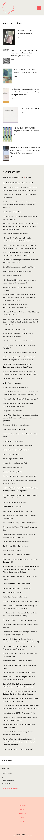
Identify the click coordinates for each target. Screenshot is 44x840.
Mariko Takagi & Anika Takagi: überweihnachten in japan (19, 666)
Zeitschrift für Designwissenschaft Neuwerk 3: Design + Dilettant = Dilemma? (20, 496)
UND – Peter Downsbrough (12, 383)
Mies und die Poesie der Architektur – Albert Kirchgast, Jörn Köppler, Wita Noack (21, 313)
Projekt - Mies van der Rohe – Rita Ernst (16, 542)
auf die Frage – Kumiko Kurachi (13, 459)
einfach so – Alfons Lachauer (12, 379)
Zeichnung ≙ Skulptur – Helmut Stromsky (16, 425)
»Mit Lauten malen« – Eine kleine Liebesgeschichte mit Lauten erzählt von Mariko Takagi (20, 614)
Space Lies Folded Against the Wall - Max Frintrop (19, 267)
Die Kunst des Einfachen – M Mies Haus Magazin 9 (19, 476)
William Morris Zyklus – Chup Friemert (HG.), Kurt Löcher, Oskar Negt (19, 726)
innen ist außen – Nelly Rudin (12, 507)
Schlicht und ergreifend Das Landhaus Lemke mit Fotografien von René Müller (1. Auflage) (19, 253)
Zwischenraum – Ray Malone (12, 467)
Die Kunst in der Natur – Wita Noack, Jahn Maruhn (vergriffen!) (19, 346)
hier (24, 177)
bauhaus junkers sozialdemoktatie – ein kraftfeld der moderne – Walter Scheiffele (20, 718)
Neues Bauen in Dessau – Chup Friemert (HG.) (18, 749)
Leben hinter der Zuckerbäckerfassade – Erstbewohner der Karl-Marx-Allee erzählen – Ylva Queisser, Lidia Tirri (21, 707)
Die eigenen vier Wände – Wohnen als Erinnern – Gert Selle (20, 528)
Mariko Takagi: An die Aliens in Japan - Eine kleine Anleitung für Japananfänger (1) (19, 678)
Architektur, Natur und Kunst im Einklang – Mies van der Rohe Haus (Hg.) (20, 654)
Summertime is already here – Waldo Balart (17, 588)
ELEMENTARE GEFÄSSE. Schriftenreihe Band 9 (25, 32)
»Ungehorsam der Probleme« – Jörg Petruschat (18, 341)
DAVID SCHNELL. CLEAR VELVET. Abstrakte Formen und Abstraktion (25, 71)
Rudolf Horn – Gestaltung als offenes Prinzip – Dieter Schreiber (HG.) (20, 560)
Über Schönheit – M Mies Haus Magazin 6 (16, 555)
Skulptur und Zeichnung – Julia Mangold (16, 387)
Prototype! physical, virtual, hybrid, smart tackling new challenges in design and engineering (20, 489)
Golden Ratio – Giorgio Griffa (12, 472)
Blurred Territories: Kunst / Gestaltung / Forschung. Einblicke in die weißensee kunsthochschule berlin (19, 246)
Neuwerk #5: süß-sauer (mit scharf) (14, 329)
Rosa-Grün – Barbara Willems (12, 592)
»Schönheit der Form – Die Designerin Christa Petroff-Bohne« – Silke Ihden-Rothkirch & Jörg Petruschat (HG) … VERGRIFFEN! (20, 322)
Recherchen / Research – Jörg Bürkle (15, 597)
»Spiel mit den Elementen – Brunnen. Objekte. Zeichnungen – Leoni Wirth (18, 335)
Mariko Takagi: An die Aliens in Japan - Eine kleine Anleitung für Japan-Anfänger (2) (19, 647)
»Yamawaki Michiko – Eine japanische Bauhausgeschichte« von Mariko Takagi (15, 306)
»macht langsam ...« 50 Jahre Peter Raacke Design (19, 713)
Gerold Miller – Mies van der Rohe (14, 429)
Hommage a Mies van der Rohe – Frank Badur (18, 445)
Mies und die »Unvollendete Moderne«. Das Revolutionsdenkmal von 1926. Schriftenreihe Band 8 (20, 239)
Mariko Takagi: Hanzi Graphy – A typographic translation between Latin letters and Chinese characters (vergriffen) (21, 418)
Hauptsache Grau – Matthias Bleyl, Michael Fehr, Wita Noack (20, 435)
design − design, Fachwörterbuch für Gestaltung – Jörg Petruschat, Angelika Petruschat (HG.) (20, 607)
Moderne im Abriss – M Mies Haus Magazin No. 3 (19, 661)
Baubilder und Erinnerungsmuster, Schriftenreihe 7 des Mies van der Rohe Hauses (20, 261)
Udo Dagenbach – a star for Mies (13, 441)
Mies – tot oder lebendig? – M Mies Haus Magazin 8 (20, 523)
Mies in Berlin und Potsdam (12, 276)
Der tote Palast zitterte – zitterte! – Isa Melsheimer (19, 352)
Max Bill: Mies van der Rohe (30, 108)
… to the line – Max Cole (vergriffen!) (15, 463)
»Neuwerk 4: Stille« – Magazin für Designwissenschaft (20, 399)
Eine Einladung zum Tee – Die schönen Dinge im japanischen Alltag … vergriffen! (19, 535)
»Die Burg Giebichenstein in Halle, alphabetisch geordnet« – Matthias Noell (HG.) (18, 404)
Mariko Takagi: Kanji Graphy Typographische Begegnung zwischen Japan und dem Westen (17, 365)
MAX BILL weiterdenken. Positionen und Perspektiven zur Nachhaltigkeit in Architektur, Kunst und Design (24, 53)
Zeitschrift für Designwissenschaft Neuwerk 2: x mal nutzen (20, 577)
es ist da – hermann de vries (12, 550)
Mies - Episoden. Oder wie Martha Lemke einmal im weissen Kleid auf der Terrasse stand (19, 281)
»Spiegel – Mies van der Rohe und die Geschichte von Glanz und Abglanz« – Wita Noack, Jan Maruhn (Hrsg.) (20, 393)
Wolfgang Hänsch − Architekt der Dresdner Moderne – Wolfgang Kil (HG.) (20, 482)
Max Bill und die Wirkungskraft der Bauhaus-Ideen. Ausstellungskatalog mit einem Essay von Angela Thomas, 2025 (25, 92)
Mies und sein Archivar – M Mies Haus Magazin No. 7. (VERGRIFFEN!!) (20, 517)
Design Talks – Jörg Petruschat (12, 411)
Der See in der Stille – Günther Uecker (15, 546)
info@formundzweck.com (10, 788)
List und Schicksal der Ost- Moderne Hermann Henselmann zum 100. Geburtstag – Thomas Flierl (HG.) (21, 640)
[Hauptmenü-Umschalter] (39, 8)
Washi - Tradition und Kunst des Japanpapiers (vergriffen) (17, 288)
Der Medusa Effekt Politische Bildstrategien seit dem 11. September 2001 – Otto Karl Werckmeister (20, 692)
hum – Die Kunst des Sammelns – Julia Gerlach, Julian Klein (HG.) (20, 625)
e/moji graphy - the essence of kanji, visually (17, 271)
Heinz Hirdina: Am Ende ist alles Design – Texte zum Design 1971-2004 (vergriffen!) (20, 633)
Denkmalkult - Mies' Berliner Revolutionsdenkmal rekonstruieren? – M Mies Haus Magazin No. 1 (19, 685)
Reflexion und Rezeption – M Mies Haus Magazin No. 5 (21, 601)
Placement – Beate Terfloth (12, 454)
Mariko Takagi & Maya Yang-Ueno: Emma (16, 450)
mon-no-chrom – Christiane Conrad (14, 502)
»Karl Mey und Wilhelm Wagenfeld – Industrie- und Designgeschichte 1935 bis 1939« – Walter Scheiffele (20, 372)
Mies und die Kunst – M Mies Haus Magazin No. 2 (19, 672)
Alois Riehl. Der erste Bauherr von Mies (15, 234)
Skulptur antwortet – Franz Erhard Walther (16, 584)
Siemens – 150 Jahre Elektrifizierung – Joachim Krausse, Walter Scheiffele (18, 733)
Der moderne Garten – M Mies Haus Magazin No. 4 (19, 620)
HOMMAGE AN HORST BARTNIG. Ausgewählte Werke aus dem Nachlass (26, 129)
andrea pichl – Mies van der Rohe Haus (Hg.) (17, 511)
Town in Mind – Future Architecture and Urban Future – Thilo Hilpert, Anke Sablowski (20, 699)
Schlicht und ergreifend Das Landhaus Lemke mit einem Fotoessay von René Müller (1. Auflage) (19, 358)
